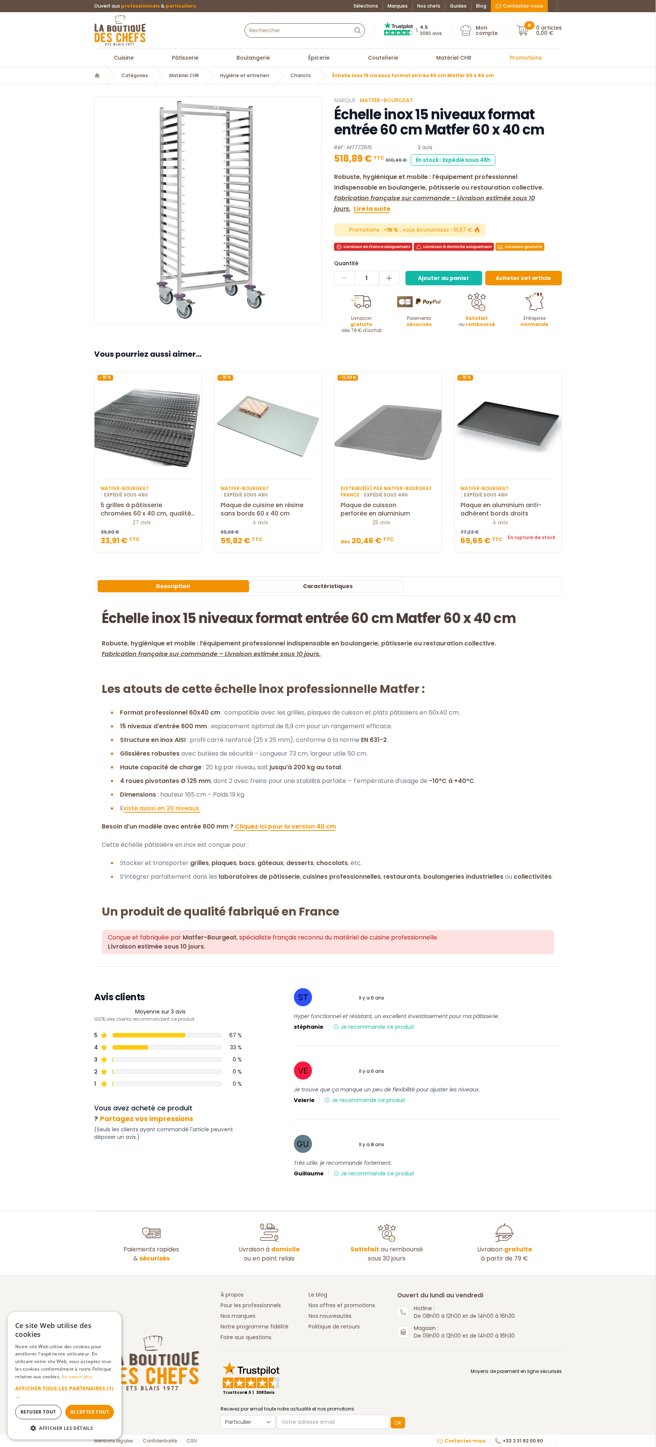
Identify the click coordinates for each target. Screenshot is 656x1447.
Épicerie (319, 58)
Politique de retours (334, 1326)
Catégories (134, 76)
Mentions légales (113, 1441)
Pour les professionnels (251, 1305)
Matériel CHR (454, 58)
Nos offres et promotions (342, 1305)
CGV (191, 1441)
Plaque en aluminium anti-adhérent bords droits (500, 509)
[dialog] (64, 1375)
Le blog (318, 1294)
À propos (232, 1294)
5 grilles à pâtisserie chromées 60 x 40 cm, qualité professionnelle (146, 509)
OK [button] (398, 1422)
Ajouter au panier (443, 278)
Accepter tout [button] (89, 1412)
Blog (481, 6)
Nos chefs (428, 6)
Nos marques (238, 1316)
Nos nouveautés (330, 1316)
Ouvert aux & (145, 6)
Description (173, 586)
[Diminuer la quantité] (344, 278)
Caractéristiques (328, 586)
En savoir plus (77, 1376)
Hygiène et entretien (244, 76)
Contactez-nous (523, 6)
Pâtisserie (185, 58)
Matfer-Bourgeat (386, 100)
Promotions (526, 58)
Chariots (300, 76)
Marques (398, 6)
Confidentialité (160, 1441)
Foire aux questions (246, 1337)
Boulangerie (253, 58)
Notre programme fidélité (255, 1326)
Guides (458, 6)
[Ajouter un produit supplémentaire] (389, 278)
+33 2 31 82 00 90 (523, 1441)
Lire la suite (372, 208)
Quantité (346, 263)
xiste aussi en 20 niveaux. (161, 808)
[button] (64, 1392)
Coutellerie (383, 58)
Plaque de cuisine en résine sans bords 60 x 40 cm (262, 509)
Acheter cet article (523, 278)
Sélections (365, 6)
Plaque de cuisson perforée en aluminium (375, 509)
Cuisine (124, 58)
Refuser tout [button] (38, 1412)
